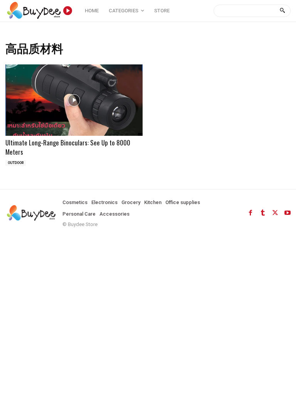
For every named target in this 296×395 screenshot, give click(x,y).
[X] (275, 213)
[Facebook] (250, 213)
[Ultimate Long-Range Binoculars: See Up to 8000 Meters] (74, 100)
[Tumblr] (263, 213)
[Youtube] (287, 213)
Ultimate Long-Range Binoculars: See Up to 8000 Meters (67, 147)
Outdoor (16, 163)
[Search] (282, 11)
